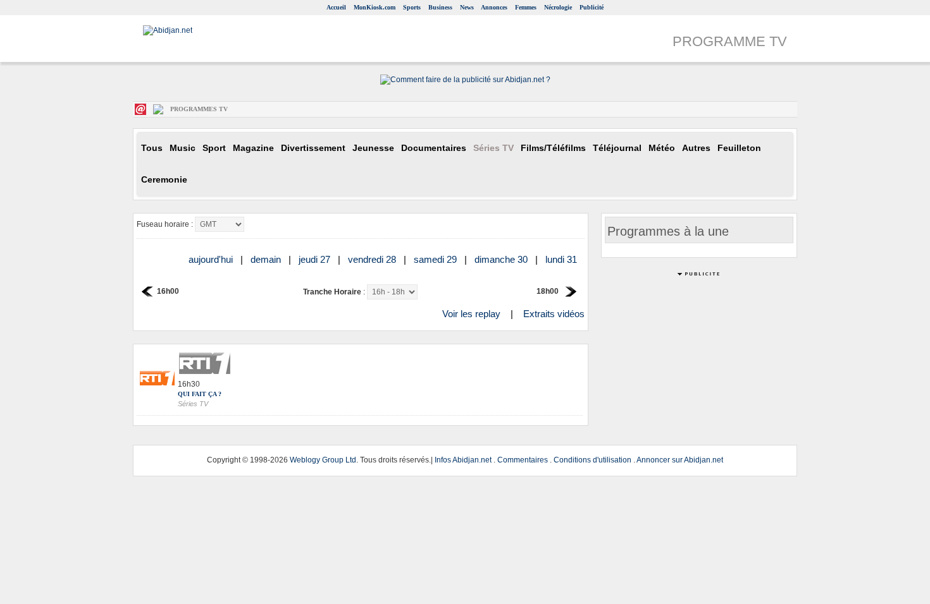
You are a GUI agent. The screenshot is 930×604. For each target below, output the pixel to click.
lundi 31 (562, 259)
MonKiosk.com (374, 7)
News (467, 7)
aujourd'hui (212, 259)
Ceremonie (164, 179)
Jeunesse (373, 148)
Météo (661, 148)
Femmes (525, 7)
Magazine (253, 148)
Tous (152, 148)
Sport (214, 148)
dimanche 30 (502, 259)
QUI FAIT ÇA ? (199, 393)
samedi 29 (436, 259)
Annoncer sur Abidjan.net (679, 460)
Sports (412, 7)
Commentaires (522, 460)
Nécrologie (558, 7)
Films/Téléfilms (553, 148)
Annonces (494, 7)
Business (440, 7)
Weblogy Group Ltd (323, 460)
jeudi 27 (316, 259)
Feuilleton (739, 148)
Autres (696, 148)
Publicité (592, 7)
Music (182, 148)
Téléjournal (617, 148)
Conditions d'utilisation (592, 460)
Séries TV (493, 148)
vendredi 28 (373, 259)
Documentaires (433, 148)
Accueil (336, 7)
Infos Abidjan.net (463, 460)
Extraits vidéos (554, 313)
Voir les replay (471, 313)
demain (267, 259)
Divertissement (313, 148)
